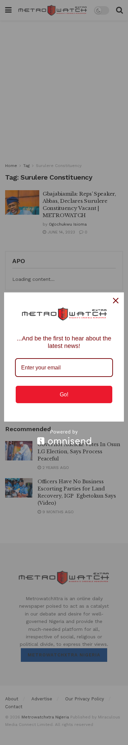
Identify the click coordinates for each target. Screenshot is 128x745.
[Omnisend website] (64, 437)
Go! (64, 394)
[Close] (116, 300)
